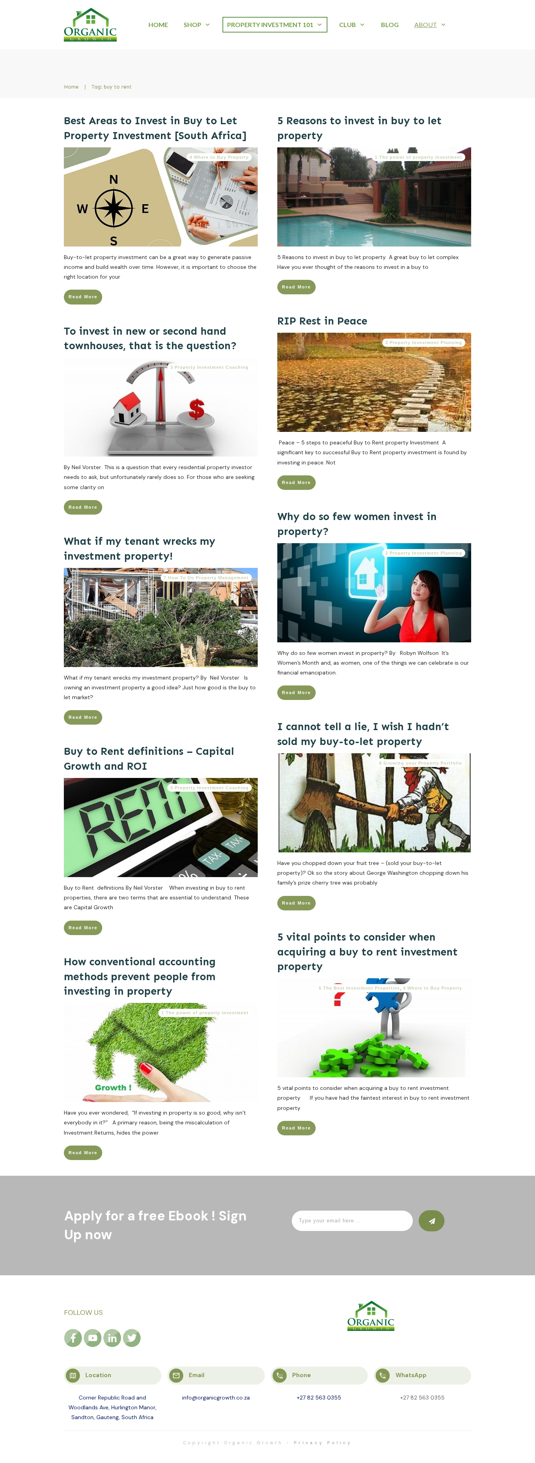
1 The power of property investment (418, 157)
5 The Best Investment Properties (359, 988)
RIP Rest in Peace (322, 321)
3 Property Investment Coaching (209, 367)
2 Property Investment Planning (423, 342)
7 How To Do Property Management (206, 577)
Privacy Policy (323, 1442)
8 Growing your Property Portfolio (420, 763)
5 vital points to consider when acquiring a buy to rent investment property (367, 952)
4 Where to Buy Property (219, 157)
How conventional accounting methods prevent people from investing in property (140, 976)
